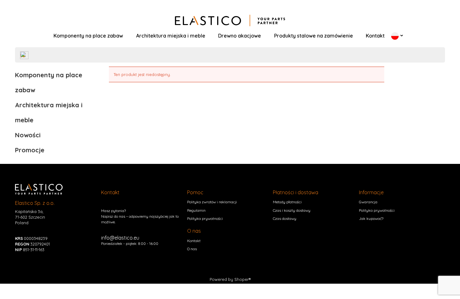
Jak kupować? (371, 218)
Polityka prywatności (205, 218)
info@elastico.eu (120, 238)
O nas (192, 248)
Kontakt (194, 240)
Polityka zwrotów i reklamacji (212, 202)
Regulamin (196, 210)
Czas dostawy (284, 218)
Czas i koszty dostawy (291, 210)
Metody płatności (287, 202)
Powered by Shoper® (230, 279)
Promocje (29, 150)
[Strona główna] (230, 21)
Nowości (28, 135)
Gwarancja (368, 202)
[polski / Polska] (395, 36)
